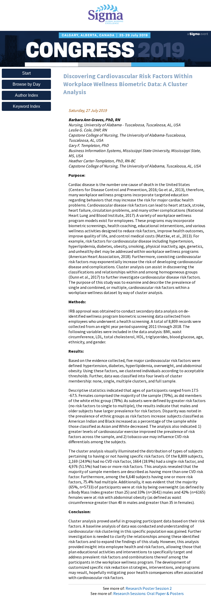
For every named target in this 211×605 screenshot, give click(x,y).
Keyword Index (26, 106)
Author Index (26, 95)
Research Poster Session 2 (149, 588)
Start (26, 73)
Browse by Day (26, 84)
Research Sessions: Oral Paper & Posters (148, 593)
